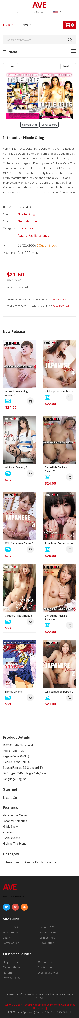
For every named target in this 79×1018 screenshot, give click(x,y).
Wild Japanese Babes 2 (59, 691)
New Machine (27, 221)
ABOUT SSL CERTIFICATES (13, 896)
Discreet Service (48, 972)
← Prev (10, 66)
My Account (45, 967)
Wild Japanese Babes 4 (59, 391)
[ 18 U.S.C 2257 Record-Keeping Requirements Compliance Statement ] (39, 1006)
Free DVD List (61, 306)
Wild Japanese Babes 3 (19, 543)
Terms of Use (11, 943)
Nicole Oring (26, 214)
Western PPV (48, 932)
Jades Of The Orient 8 (18, 615)
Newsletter (47, 943)
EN (60, 11)
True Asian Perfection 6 (59, 543)
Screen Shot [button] (29, 124)
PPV (24, 25)
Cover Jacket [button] (49, 124)
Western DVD (11, 932)
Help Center (37, 11)
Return (7, 972)
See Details (59, 299)
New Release (14, 331)
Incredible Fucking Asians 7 (56, 469)
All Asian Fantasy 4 (16, 467)
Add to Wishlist (19, 287)
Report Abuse (11, 967)
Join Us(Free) (48, 937)
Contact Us (45, 962)
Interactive (25, 228)
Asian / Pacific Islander (34, 235)
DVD (6, 25)
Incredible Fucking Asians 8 (16, 393)
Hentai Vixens (13, 691)
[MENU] (73, 51)
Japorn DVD (10, 927)
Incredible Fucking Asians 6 (56, 617)
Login (18, 11)
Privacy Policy (11, 978)
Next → (68, 66)
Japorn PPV (47, 927)
